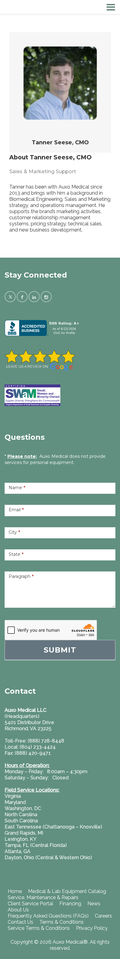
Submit (60, 649)
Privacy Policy (92, 928)
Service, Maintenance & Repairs (43, 897)
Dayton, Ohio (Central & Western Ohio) (48, 857)
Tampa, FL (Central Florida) (36, 845)
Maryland (15, 802)
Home (15, 891)
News (93, 903)
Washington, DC (23, 808)
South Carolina (21, 821)
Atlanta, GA (17, 851)
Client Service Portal (30, 903)
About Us (18, 910)
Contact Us (20, 922)
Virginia (13, 796)
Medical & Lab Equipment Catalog (67, 891)
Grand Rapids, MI (24, 833)
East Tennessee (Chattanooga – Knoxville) (53, 827)
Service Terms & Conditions (39, 928)
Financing (70, 903)
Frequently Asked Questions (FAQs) (48, 916)
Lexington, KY (21, 839)
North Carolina (21, 814)
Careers (103, 916)
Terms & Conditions (61, 922)
